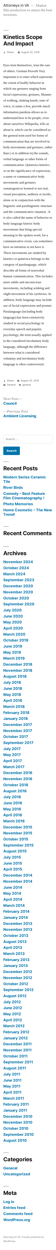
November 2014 (17, 881)
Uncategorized (16, 1174)
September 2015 (18, 845)
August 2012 (15, 996)
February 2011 (16, 1104)
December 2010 (17, 1116)
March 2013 (14, 953)
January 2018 (15, 718)
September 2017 (18, 742)
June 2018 (12, 688)
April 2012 (12, 1020)
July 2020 (12, 610)
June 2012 (12, 1008)
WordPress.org (16, 1220)
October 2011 (15, 1056)
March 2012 (14, 1026)
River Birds (13, 487)
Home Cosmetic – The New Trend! (27, 512)
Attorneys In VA (16, 5)
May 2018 (12, 694)
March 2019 (14, 658)
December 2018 (17, 664)
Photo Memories (18, 504)
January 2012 (15, 1038)
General (11, 384)
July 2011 (11, 1074)
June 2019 (12, 646)
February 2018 (16, 712)
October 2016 (15, 785)
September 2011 (18, 1062)
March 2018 (14, 706)
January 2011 (15, 1110)
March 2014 (14, 905)
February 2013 (16, 959)
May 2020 (12, 622)
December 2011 (17, 1044)
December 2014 (17, 875)
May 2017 (12, 754)
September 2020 (18, 604)
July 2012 (12, 1002)
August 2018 (15, 676)
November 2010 (17, 1122)
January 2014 (15, 917)
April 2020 (13, 628)
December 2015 (17, 827)
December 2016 (17, 773)
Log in (8, 1201)
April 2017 (12, 761)
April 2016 (12, 815)
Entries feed (14, 1207)
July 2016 (12, 797)
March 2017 (13, 767)
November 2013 (17, 929)
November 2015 (17, 833)
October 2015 (15, 839)
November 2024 (18, 562)
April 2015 (12, 869)
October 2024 (16, 568)
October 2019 (15, 640)
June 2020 (13, 616)
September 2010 (18, 1134)
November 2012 (17, 978)
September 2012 (18, 990)
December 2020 (18, 586)
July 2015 (12, 857)
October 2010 (15, 1128)
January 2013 (15, 965)
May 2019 (12, 652)
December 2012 (17, 971)
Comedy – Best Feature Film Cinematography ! (24, 495)
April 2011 (12, 1092)
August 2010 (15, 1140)
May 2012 (12, 1014)
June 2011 (12, 1080)
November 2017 (17, 730)
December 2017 (17, 724)
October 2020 (16, 598)
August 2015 (15, 851)
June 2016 (12, 803)
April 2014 (12, 899)
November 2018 (17, 670)
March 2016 (14, 821)
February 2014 (16, 911)
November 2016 (17, 779)
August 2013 (15, 941)
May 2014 (12, 893)
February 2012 (16, 1032)
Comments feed (18, 1213)
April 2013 (12, 947)
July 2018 (12, 682)
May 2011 (11, 1086)
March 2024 (14, 574)
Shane (10, 52)
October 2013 (15, 935)
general (26, 384)
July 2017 (12, 749)
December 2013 (17, 923)
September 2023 (18, 580)
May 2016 (12, 809)
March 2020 (14, 634)
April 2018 (12, 700)
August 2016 (15, 791)
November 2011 (17, 1050)
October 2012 (15, 984)
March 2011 (13, 1098)
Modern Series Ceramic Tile (24, 479)
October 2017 (15, 736)
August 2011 (14, 1068)
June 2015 (12, 863)
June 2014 (12, 887)
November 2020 (18, 592)
